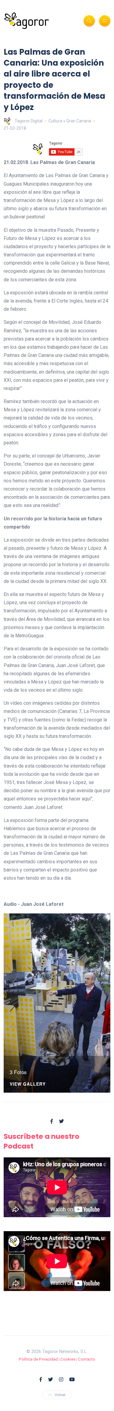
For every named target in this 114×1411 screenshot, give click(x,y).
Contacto (86, 1359)
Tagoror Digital (29, 120)
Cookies (67, 1359)
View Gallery (28, 1084)
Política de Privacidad (38, 1359)
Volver (60, 1394)
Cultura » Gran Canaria (69, 120)
